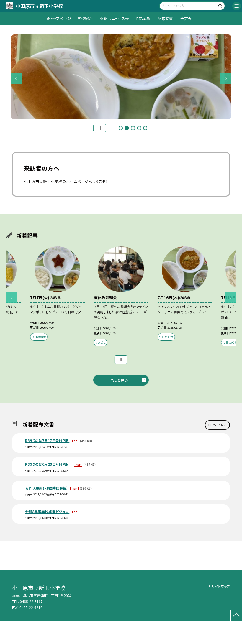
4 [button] (139, 128)
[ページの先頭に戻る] (236, 615)
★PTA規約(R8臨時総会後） (47, 487)
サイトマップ (221, 586)
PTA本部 (143, 18)
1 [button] (121, 128)
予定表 (186, 18)
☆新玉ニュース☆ (114, 18)
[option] (121, 76)
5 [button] (145, 128)
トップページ (60, 18)
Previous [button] (16, 78)
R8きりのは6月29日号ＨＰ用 (49, 464)
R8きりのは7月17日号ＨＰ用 (47, 440)
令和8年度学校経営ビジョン (47, 511)
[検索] (219, 6)
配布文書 (165, 18)
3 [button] (133, 128)
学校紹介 (85, 18)
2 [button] (127, 128)
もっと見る (119, 380)
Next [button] (225, 78)
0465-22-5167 (31, 601)
